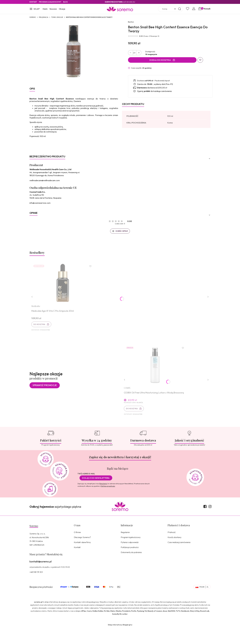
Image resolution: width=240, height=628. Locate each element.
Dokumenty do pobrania (131, 552)
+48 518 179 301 (36, 572)
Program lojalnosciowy (50, 2)
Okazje (62, 9)
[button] (35, 9)
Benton (131, 22)
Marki (45, 9)
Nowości (53, 9)
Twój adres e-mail (86, 474)
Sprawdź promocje (45, 385)
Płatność (172, 532)
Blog (65, 2)
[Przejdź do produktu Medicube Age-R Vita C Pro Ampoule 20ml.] (62, 283)
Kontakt (33, 2)
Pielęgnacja (43, 17)
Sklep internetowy (119, 625)
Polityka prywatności (130, 547)
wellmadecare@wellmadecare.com (45, 180)
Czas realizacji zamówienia (179, 542)
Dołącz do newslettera (96, 478)
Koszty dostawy (174, 537)
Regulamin (103, 484)
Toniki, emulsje (57, 17)
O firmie (77, 532)
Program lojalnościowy (130, 537)
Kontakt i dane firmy (82, 542)
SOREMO (33, 17)
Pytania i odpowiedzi (129, 542)
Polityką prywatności (108, 486)
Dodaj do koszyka (160, 60)
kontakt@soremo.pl (41, 561)
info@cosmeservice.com (40, 203)
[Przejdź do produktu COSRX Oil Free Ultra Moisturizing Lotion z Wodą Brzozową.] (155, 364)
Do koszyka (39, 324)
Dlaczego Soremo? (82, 537)
